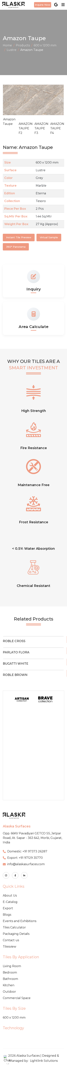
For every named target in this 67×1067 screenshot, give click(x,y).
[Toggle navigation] (62, 4)
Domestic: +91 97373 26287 (27, 851)
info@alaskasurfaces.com (26, 864)
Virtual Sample (49, 237)
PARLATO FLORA (16, 652)
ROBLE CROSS (14, 641)
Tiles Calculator (14, 927)
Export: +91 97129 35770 (25, 858)
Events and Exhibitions (19, 921)
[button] (59, 100)
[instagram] (6, 875)
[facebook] (15, 875)
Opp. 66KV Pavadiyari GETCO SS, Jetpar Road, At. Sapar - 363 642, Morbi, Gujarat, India (32, 838)
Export (8, 908)
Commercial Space (17, 998)
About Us (10, 895)
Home (7, 45)
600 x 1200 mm (45, 45)
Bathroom (10, 979)
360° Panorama (15, 246)
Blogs (7, 914)
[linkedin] (24, 875)
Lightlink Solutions (44, 1060)
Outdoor (9, 991)
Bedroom (10, 972)
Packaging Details (16, 934)
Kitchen (8, 985)
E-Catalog (10, 902)
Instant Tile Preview (18, 237)
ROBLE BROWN (15, 675)
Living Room (12, 966)
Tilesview (9, 946)
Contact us (11, 940)
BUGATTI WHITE (15, 663)
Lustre (11, 50)
